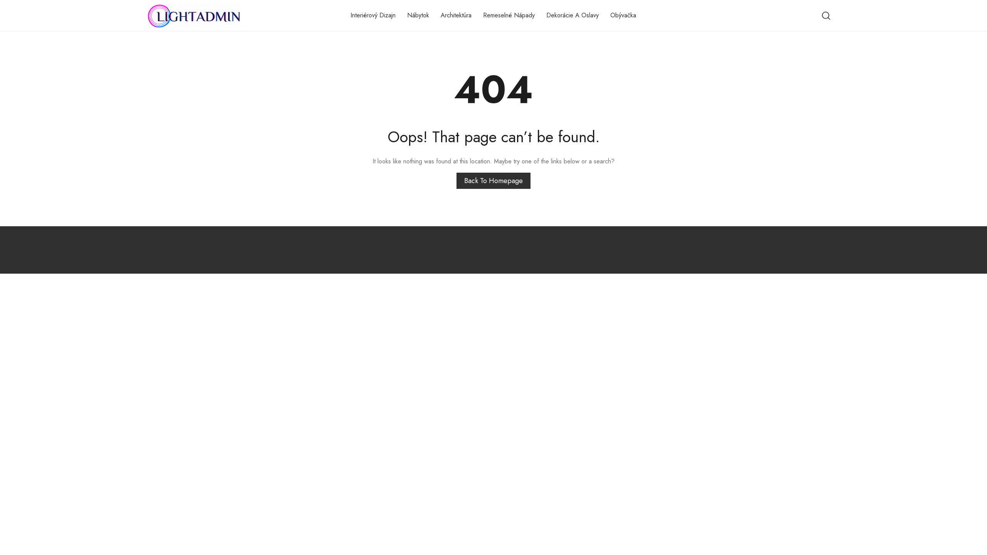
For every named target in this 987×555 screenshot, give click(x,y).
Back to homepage (493, 181)
